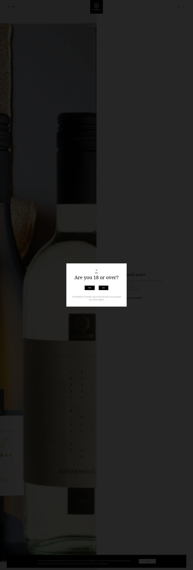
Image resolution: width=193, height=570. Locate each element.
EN (96, 273)
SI (96, 270)
